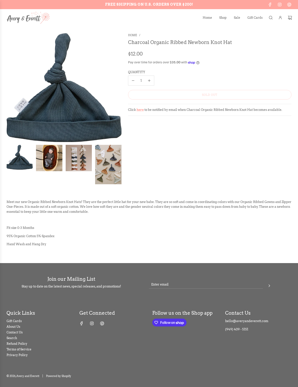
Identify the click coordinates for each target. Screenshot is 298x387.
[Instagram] (279, 4)
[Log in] (280, 17)
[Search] (271, 17)
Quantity (136, 72)
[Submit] (269, 285)
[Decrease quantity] (133, 80)
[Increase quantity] (149, 80)
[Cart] (290, 17)
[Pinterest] (289, 4)
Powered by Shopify (58, 376)
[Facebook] (270, 4)
